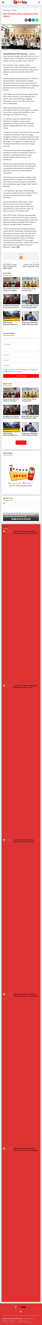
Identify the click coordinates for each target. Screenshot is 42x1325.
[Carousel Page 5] (22, 519)
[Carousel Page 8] (30, 519)
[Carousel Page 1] (12, 519)
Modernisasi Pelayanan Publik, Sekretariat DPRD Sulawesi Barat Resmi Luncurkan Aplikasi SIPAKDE (30, 323)
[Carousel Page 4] (20, 519)
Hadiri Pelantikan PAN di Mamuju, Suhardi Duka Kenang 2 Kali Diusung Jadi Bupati (25, 1149)
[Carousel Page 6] (25, 519)
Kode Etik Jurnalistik (8, 1322)
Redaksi (4, 1320)
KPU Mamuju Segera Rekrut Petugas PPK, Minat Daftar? (10, 265)
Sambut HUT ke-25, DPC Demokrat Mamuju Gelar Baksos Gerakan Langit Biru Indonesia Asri (26, 995)
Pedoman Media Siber (24, 1322)
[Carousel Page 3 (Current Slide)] (17, 519)
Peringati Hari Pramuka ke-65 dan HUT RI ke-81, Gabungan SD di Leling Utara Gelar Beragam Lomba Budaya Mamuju (11, 306)
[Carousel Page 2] (15, 519)
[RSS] (21, 257)
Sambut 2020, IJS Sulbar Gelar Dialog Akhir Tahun (31, 264)
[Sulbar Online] (21, 2)
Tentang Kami (29, 1318)
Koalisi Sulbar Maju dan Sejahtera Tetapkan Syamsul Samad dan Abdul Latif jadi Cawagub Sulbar (11, 289)
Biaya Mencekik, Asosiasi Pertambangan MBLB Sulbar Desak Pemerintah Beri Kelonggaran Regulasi (30, 306)
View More (21, 442)
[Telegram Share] (33, 20)
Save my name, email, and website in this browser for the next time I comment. (20, 370)
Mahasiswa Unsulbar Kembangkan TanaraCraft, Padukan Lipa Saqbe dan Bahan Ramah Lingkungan (20, 515)
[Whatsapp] (36, 20)
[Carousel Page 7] (27, 519)
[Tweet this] (29, 20)
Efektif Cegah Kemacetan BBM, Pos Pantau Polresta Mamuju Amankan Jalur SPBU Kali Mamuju (11, 323)
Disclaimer (12, 1320)
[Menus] (3, 2)
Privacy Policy (22, 1320)
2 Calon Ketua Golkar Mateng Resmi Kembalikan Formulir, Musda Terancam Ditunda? (29, 289)
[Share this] (26, 20)
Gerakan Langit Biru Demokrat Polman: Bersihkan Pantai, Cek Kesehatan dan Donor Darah (23, 841)
